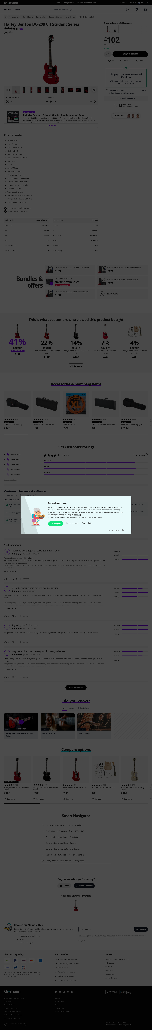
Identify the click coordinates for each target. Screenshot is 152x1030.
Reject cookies (72, 523)
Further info (86, 523)
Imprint (110, 530)
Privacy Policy (120, 530)
